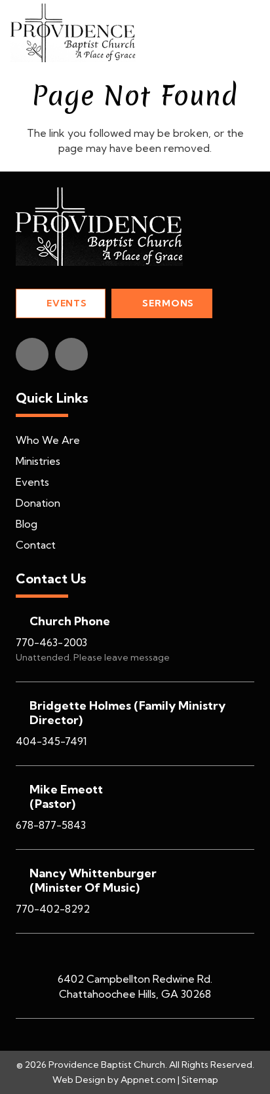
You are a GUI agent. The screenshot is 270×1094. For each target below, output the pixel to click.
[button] (251, 33)
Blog (26, 523)
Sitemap (200, 1079)
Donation (38, 502)
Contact (36, 544)
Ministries (38, 460)
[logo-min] (73, 32)
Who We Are (48, 440)
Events (32, 481)
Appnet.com (148, 1079)
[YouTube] (71, 354)
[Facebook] (32, 354)
